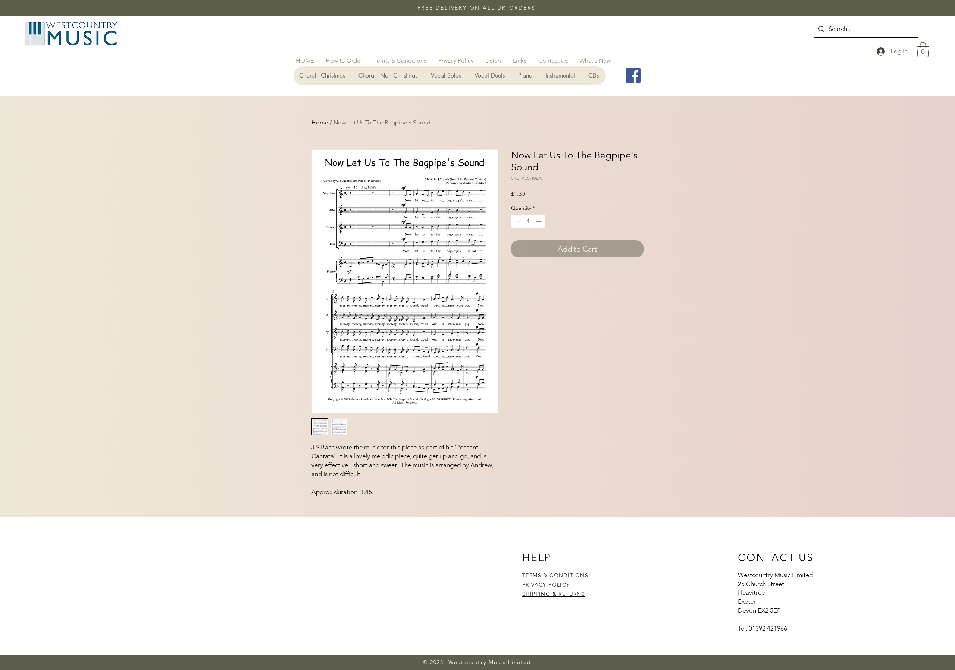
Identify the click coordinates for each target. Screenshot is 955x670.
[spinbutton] (528, 221)
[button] (923, 49)
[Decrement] (517, 221)
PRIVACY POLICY (547, 584)
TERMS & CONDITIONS (555, 575)
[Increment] (539, 221)
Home (319, 122)
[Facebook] (633, 75)
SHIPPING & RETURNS (553, 594)
